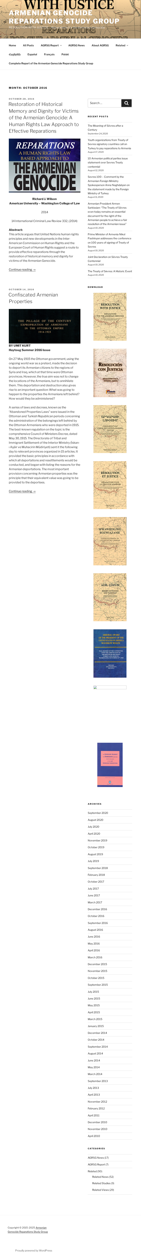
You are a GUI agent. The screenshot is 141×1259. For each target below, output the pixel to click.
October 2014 (96, 1039)
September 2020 (98, 812)
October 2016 (96, 916)
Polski (65, 54)
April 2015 (94, 1012)
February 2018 (96, 874)
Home (12, 45)
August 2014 (95, 1053)
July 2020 (93, 826)
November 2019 (97, 840)
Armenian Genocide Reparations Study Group (64, 17)
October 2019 (96, 847)
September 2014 (98, 1046)
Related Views (100, 1189)
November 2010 (97, 1129)
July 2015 (93, 991)
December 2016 (97, 909)
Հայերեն (15, 54)
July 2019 (93, 861)
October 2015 (96, 977)
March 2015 (95, 1019)
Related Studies (101, 1183)
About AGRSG (100, 45)
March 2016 (95, 957)
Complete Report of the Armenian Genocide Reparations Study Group (51, 63)
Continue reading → (22, 269)
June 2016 (94, 936)
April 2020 (94, 833)
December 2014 (97, 1032)
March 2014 (95, 1074)
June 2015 (94, 998)
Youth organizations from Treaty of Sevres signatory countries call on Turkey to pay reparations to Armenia (109, 144)
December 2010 (97, 1122)
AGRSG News (76, 45)
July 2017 (93, 888)
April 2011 (94, 1115)
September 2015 (98, 984)
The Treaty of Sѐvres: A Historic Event (110, 271)
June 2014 (94, 1060)
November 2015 (97, 970)
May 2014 (94, 1067)
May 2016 (94, 943)
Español (32, 54)
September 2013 (98, 1081)
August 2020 (95, 819)
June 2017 (94, 895)
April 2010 (94, 1136)
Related (120, 45)
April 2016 (94, 950)
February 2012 (96, 1108)
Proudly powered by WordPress (33, 1250)
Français (49, 54)
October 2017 (96, 881)
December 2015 (97, 964)
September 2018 (98, 868)
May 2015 (94, 1005)
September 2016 (98, 922)
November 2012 (97, 1101)
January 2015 (96, 1026)
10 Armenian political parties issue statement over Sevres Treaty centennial (108, 162)
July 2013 (93, 1087)
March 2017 (95, 902)
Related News (100, 1176)
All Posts (28, 45)
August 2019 (95, 854)
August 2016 (95, 929)
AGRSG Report (50, 45)
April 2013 (94, 1094)
